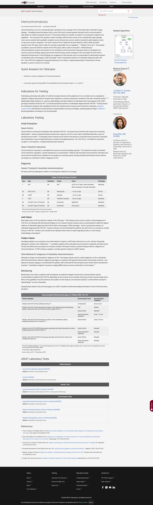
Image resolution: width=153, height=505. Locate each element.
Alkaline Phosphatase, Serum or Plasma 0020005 (40, 418)
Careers (29, 481)
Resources (55, 485)
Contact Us (113, 2)
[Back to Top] (147, 488)
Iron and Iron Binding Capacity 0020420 (36, 369)
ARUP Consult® (25, 11)
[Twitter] (106, 487)
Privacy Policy (82, 502)
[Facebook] (102, 487)
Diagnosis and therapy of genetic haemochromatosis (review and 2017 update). (72, 442)
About (112, 6)
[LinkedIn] (114, 487)
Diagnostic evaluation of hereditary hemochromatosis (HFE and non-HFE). (62, 452)
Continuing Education (82, 478)
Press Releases (31, 489)
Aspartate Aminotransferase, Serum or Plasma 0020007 (42, 401)
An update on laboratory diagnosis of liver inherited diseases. (59, 458)
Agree (91, 502)
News (28, 485)
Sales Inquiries (105, 481)
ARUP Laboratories (91, 2)
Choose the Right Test (58, 481)
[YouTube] (110, 487)
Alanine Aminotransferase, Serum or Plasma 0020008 (41, 410)
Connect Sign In (127, 2)
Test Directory (103, 2)
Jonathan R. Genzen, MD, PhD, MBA (122, 92)
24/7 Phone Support (107, 478)
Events (78, 489)
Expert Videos (80, 481)
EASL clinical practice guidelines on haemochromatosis (67, 448)
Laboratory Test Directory (59, 478)
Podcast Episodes (81, 485)
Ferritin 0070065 (28, 377)
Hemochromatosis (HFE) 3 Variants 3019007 (38, 389)
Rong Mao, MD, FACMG (119, 135)
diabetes (101, 109)
